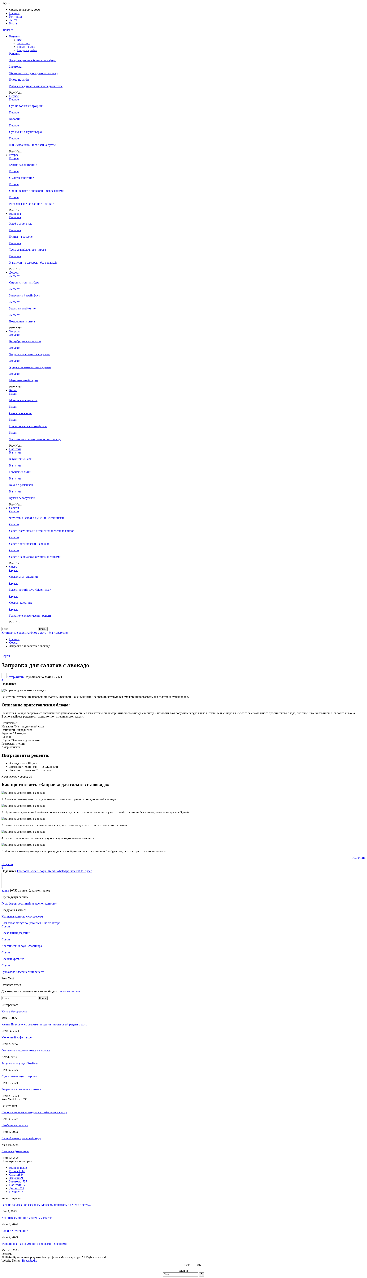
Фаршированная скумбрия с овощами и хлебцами (34, 1243)
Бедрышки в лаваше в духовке (21, 1089)
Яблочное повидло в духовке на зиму (33, 73)
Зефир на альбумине (22, 308)
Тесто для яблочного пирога (27, 249)
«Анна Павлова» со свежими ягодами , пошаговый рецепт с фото (44, 1024)
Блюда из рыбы (27, 50)
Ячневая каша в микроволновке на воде (35, 439)
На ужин (7, 864)
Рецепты (14, 36)
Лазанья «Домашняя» (15, 1151)
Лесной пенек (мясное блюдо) (21, 1138)
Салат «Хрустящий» (15, 1230)
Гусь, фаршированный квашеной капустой (29, 903)
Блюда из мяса (26, 46)
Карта (13, 23)
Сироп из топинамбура (24, 282)
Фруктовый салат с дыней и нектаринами (36, 517)
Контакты (15, 16)
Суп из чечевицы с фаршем (19, 1076)
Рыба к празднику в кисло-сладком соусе (36, 86)
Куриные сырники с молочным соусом (27, 1217)
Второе (14, 154)
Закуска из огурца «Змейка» (20, 1063)
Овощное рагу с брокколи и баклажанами (36, 190)
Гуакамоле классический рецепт (30, 615)
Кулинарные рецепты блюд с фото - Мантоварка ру (35, 632)
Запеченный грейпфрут (24, 295)
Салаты (14, 507)
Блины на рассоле (20, 236)
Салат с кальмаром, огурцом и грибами (35, 556)
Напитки (15, 449)
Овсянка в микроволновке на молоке (26, 1050)
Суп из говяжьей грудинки (26, 106)
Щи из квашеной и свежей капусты (32, 145)
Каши (13, 390)
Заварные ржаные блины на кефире (32, 60)
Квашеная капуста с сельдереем (22, 916)
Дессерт (14, 272)
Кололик (14, 119)
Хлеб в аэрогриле (20, 223)
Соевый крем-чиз (20, 602)
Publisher (7, 30)
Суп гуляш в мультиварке (25, 132)
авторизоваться (70, 991)
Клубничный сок (20, 459)
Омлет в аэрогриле (21, 177)
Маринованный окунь (23, 380)
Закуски (14, 331)
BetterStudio (29, 1260)
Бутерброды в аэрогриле (25, 341)
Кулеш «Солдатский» (23, 164)
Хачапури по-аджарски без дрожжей (33, 262)
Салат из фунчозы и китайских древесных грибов (41, 530)
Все (19, 39)
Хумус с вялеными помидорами (30, 367)
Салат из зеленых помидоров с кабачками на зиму (34, 1112)
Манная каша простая (23, 400)
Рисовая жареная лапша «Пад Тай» (32, 203)
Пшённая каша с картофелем (28, 426)
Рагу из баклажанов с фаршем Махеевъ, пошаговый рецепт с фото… (46, 1204)
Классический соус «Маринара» (30, 589)
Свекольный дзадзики (23, 576)
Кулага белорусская (22, 498)
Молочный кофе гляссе (17, 1037)
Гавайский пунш (20, 472)
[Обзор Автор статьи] (9, 887)
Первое (14, 96)
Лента (13, 20)
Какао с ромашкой (21, 485)
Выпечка (15, 213)
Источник (358, 857)
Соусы (13, 566)
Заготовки (23, 43)
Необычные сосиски (15, 1125)
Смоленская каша (20, 413)
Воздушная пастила (22, 321)
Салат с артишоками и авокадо (29, 543)
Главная (14, 13)
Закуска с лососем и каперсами (29, 354)
